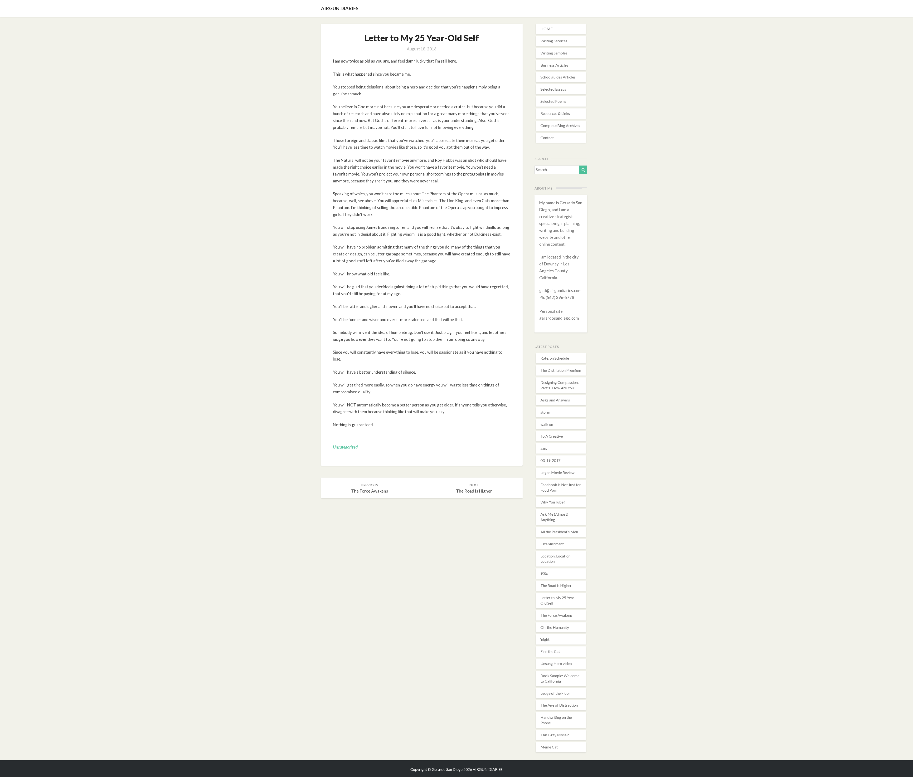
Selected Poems (553, 101)
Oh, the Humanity (554, 627)
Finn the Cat (550, 651)
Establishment (552, 544)
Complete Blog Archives (560, 125)
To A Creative (551, 436)
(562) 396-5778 (560, 297)
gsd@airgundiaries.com (560, 290)
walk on (546, 424)
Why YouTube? (552, 502)
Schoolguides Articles (558, 77)
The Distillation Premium (560, 370)
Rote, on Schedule (554, 358)
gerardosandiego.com (559, 318)
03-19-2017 (550, 460)
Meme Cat (549, 747)
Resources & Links (555, 113)
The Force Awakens (556, 615)
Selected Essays (553, 89)
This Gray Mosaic (554, 735)
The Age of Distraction (559, 705)
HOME (546, 28)
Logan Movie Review (557, 472)
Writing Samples (553, 53)
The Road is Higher (556, 585)
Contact (547, 137)
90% (544, 573)
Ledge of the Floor (555, 693)
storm (545, 412)
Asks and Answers (555, 400)
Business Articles (554, 65)
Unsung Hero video (556, 663)
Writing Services (553, 41)
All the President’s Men (559, 531)
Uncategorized (345, 447)
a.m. (543, 448)
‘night (544, 639)
